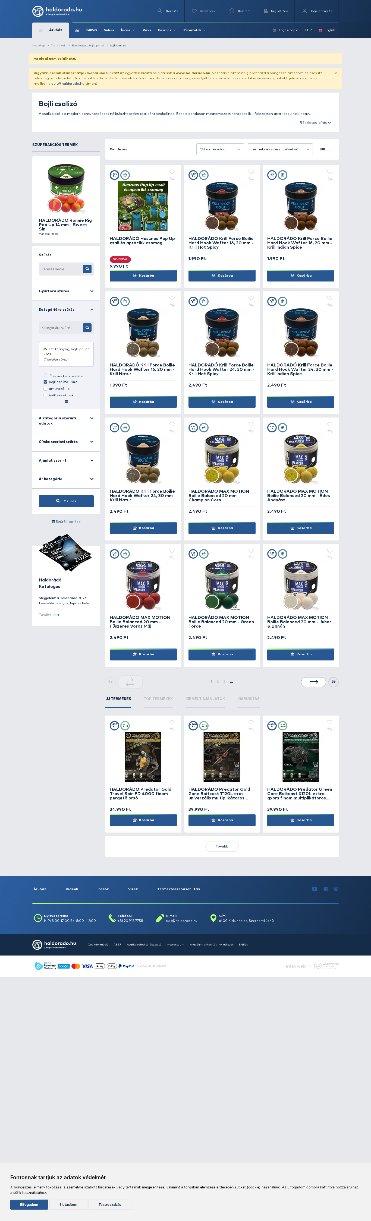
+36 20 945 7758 (130, 921)
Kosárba (146, 275)
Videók (109, 30)
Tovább (222, 846)
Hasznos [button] (164, 30)
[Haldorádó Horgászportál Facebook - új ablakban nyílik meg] (325, 889)
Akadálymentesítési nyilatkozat (211, 944)
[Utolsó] (333, 682)
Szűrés (69, 501)
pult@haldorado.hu (67, 84)
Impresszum (175, 944)
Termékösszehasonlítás (178, 889)
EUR (308, 30)
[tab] (118, 702)
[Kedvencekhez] (172, 172)
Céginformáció (98, 944)
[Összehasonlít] (172, 179)
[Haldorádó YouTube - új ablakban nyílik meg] (315, 889)
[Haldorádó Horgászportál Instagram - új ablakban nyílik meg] (336, 889)
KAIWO (91, 30)
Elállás (243, 944)
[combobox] (220, 149)
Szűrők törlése (68, 522)
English (330, 30)
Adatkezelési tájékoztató (144, 944)
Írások (103, 889)
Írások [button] (125, 30)
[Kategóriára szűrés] (87, 327)
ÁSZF (117, 944)
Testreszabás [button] (110, 1205)
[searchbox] (61, 327)
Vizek (147, 30)
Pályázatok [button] (192, 30)
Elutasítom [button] (68, 1205)
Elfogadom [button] (29, 1205)
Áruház (39, 889)
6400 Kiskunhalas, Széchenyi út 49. (246, 921)
